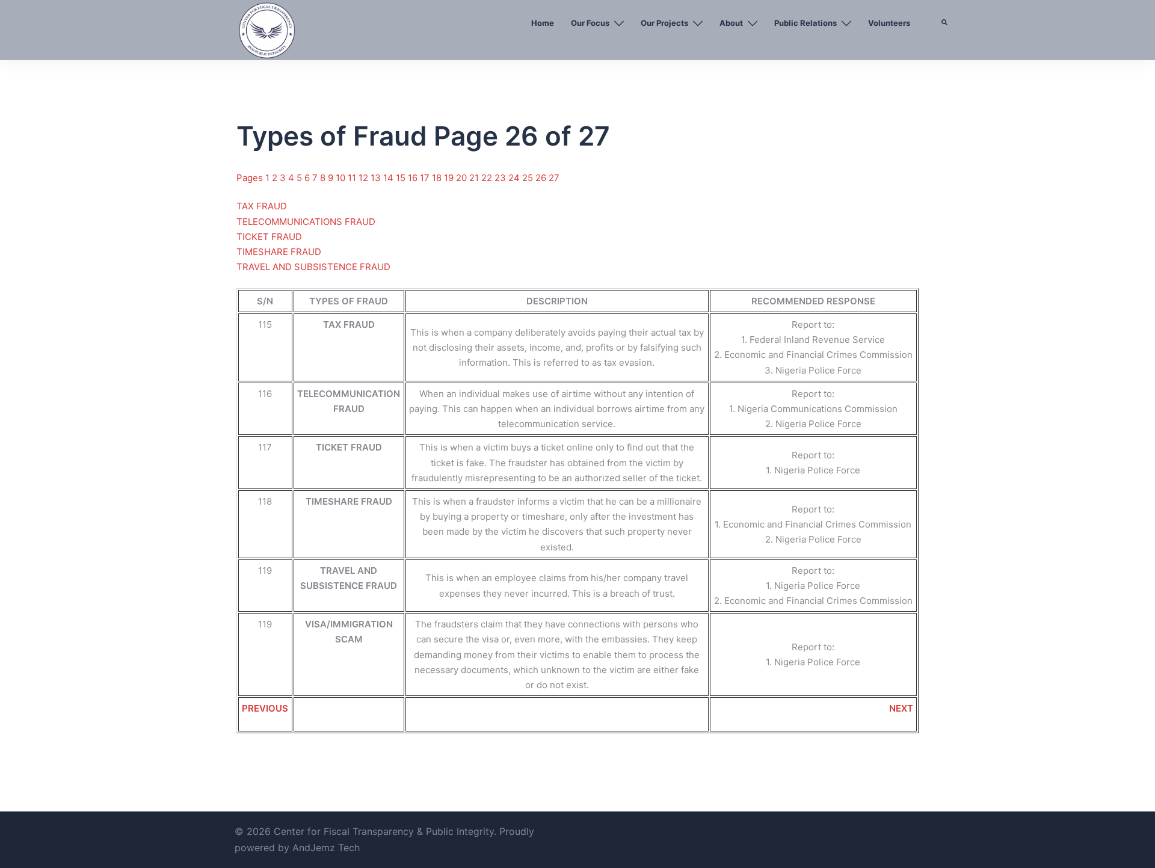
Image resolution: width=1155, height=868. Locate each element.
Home (542, 23)
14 (389, 177)
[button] (945, 51)
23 (501, 177)
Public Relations (805, 23)
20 (462, 177)
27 (554, 177)
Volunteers (889, 23)
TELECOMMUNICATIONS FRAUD (305, 221)
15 (402, 177)
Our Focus (590, 23)
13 (377, 177)
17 (426, 177)
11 (353, 177)
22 (487, 177)
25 (528, 177)
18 (438, 177)
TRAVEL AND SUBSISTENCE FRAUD (313, 266)
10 (342, 177)
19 (450, 177)
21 (475, 177)
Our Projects (664, 23)
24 (515, 177)
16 (414, 177)
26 (542, 177)
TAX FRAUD (261, 206)
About (731, 23)
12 (365, 177)
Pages (250, 177)
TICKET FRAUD (269, 236)
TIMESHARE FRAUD (278, 251)
